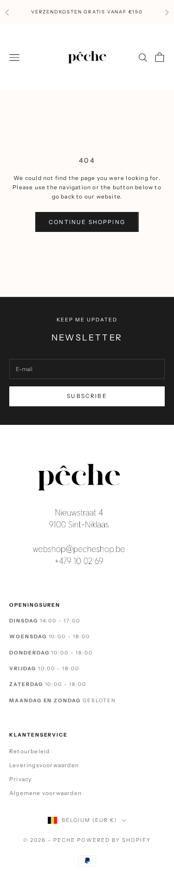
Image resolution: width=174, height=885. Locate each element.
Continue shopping (87, 221)
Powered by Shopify (114, 840)
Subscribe (87, 395)
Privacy (20, 779)
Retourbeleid (29, 751)
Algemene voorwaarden (45, 792)
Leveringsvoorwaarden (44, 765)
